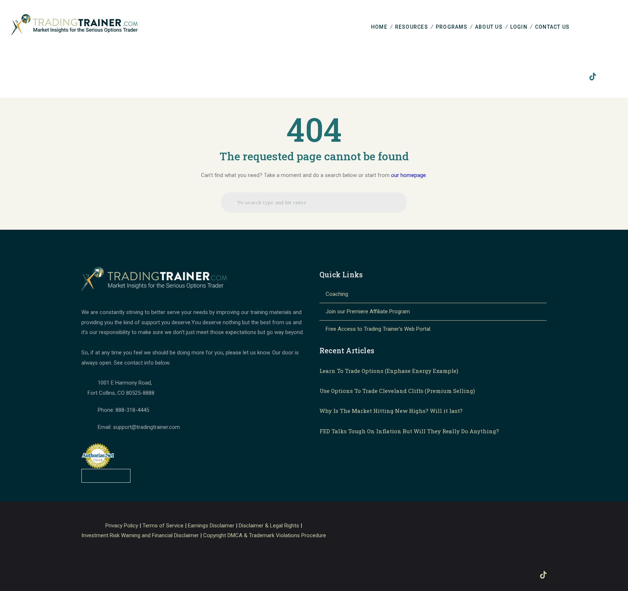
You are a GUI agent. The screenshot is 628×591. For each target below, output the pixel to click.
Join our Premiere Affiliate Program (368, 311)
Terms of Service (163, 525)
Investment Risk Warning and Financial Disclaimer (140, 535)
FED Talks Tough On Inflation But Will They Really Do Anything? (409, 431)
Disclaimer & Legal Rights (269, 525)
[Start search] (232, 205)
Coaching (337, 294)
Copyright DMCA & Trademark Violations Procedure (264, 535)
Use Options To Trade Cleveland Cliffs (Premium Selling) (397, 390)
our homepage (408, 175)
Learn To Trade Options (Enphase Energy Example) (388, 370)
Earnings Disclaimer (211, 525)
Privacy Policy (121, 525)
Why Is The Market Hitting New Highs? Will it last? (391, 410)
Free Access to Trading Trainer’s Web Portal (378, 329)
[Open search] (615, 27)
